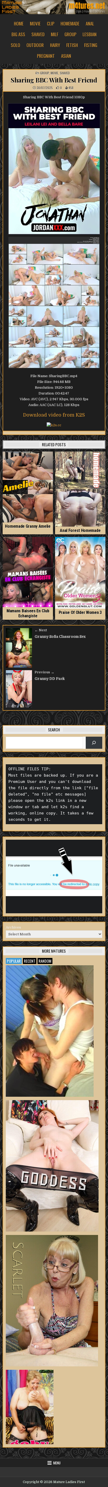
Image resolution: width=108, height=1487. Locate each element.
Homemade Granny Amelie (27, 526)
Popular (14, 961)
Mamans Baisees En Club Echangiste (28, 613)
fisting (90, 45)
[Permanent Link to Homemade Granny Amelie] (28, 487)
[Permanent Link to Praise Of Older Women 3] (80, 572)
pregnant (46, 56)
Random (45, 961)
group (70, 34)
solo (15, 45)
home (19, 23)
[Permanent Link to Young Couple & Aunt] (50, 1031)
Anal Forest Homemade (80, 530)
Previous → (44, 672)
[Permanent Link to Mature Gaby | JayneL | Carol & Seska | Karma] (29, 1407)
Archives (13, 927)
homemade (70, 23)
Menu (57, 1462)
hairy (55, 45)
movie (35, 23)
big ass (18, 34)
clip (50, 23)
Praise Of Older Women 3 (80, 612)
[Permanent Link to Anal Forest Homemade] (80, 489)
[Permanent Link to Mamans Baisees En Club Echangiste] (28, 572)
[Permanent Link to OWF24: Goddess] (52, 1166)
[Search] (94, 742)
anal (90, 23)
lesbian (89, 34)
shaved (38, 34)
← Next (41, 630)
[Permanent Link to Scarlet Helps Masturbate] (52, 1300)
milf (54, 34)
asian (66, 56)
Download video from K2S (54, 415)
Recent (29, 961)
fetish (72, 45)
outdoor (35, 45)
